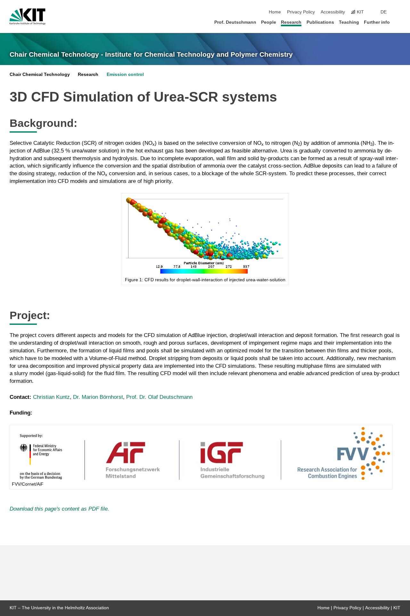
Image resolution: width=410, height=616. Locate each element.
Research (291, 22)
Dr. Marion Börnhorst (98, 397)
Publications (320, 22)
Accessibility (333, 12)
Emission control (125, 74)
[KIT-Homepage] (27, 16)
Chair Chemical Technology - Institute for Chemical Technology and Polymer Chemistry (151, 54)
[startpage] (398, 22)
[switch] (398, 12)
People (268, 22)
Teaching (349, 22)
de (384, 12)
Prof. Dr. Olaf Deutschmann (159, 397)
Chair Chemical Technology (40, 74)
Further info (377, 22)
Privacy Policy (301, 12)
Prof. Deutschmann (235, 22)
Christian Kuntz (51, 397)
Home (275, 12)
